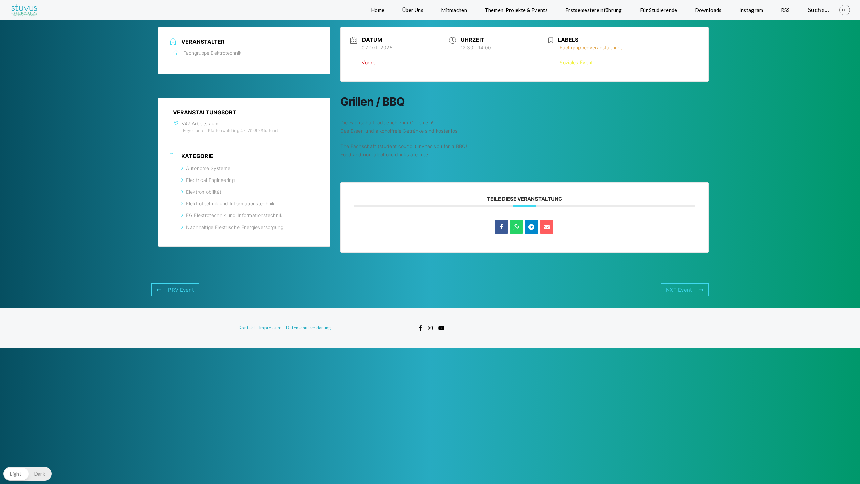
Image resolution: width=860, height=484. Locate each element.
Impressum (270, 327)
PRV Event (181, 290)
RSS (785, 10)
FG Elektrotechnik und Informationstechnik (234, 215)
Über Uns (412, 10)
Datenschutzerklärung (308, 327)
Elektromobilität (203, 192)
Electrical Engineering (210, 180)
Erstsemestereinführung (593, 10)
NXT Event (679, 290)
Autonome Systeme (208, 168)
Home (377, 10)
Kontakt (247, 327)
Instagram (751, 10)
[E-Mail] (546, 227)
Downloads (708, 10)
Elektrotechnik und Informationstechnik (230, 203)
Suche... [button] (818, 9)
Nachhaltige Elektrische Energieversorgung (234, 227)
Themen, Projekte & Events (516, 10)
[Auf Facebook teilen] (501, 227)
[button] (27, 474)
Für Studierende (658, 10)
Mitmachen (454, 10)
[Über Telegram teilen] (531, 227)
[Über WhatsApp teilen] (516, 227)
